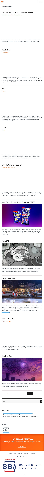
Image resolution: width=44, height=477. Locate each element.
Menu (40, 2)
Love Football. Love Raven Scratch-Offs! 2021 (19, 202)
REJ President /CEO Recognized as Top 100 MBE (13, 414)
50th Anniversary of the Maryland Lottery (17, 12)
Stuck (4, 127)
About (15, 453)
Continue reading (6, 312)
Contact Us (22, 446)
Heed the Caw (7, 356)
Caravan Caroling (8, 278)
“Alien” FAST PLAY (8, 318)
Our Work (26, 453)
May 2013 (5, 430)
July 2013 (4, 429)
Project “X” (5, 241)
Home (10, 453)
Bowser (4, 88)
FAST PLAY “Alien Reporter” (12, 165)
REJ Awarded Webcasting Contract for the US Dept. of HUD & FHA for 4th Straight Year (21, 416)
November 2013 (6, 427)
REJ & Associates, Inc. (21, 474)
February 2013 (6, 432)
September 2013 (6, 428)
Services (20, 453)
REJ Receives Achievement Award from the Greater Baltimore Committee (18, 413)
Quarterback (6, 50)
